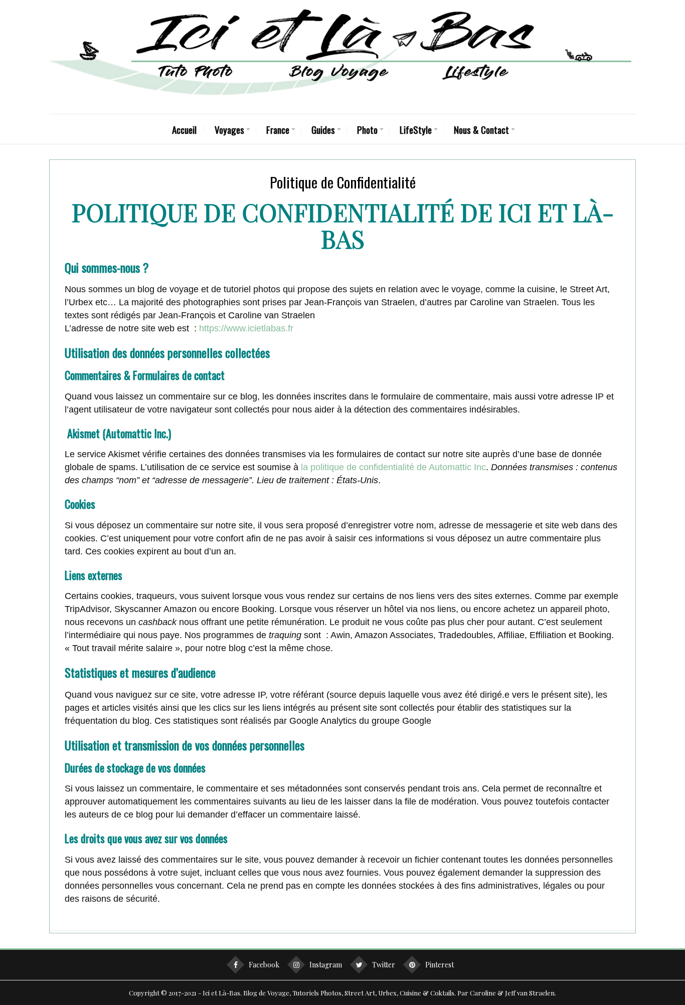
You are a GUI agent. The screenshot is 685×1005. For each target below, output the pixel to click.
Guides (323, 129)
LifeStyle (416, 129)
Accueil (184, 129)
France (277, 129)
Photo (367, 129)
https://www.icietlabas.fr (246, 328)
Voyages (229, 129)
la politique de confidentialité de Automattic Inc (393, 467)
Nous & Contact (481, 129)
